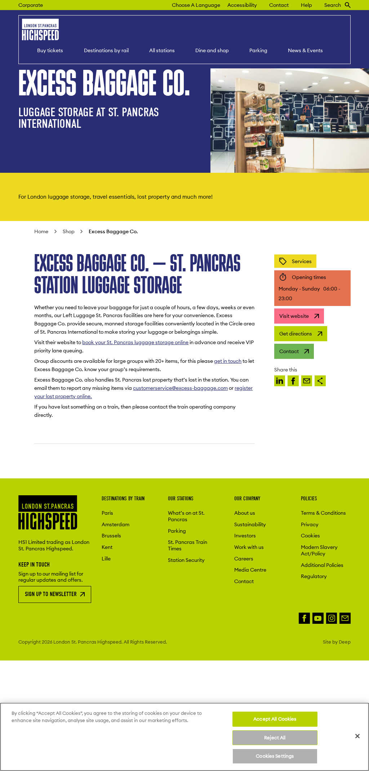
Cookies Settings (275, 756)
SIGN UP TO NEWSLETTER (51, 594)
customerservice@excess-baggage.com (180, 388)
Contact (289, 351)
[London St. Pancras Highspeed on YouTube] (318, 618)
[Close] (357, 736)
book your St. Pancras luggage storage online (135, 342)
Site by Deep (337, 642)
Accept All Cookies (274, 719)
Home (41, 231)
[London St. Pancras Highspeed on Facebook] (304, 618)
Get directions (295, 333)
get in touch (227, 361)
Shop (69, 231)
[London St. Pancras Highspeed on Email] (345, 618)
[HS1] (279, 381)
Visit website (294, 316)
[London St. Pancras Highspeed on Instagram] (331, 618)
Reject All (274, 737)
